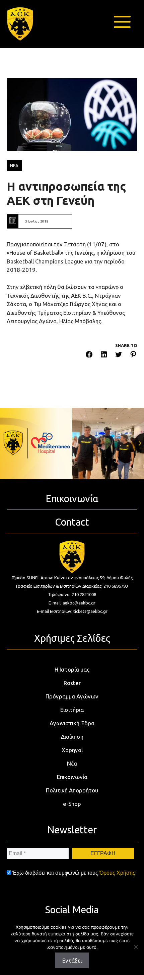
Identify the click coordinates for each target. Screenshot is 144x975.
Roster (72, 683)
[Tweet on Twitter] (119, 355)
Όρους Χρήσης (117, 873)
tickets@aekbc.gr (90, 611)
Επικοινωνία (72, 777)
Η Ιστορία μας (72, 669)
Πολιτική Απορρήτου (72, 790)
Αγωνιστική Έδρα (72, 723)
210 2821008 (84, 594)
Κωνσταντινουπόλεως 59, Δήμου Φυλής (93, 577)
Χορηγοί (72, 750)
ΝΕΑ (14, 165)
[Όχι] (135, 946)
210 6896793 (115, 586)
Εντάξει (72, 960)
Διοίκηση (72, 736)
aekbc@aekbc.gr (79, 602)
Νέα (72, 763)
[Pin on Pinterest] (133, 355)
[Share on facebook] (89, 355)
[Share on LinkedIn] (104, 355)
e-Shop (72, 803)
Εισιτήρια (72, 709)
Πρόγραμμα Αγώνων (72, 696)
